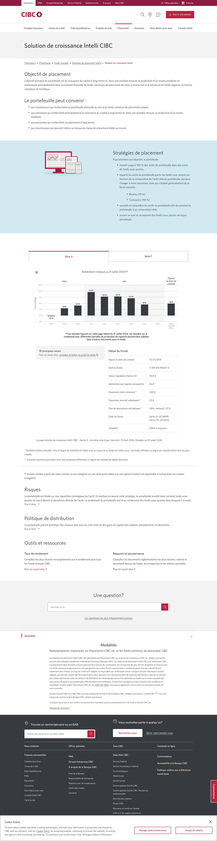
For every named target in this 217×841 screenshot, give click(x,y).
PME (40, 3)
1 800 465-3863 (101, 685)
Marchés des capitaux (122, 798)
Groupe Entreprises (54, 3)
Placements (123, 28)
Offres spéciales (171, 3)
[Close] (210, 822)
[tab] (69, 256)
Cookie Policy (43, 831)
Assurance (139, 28)
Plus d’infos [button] (36, 504)
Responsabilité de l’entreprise (81, 778)
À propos (107, 3)
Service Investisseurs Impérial (125, 766)
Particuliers (28, 3)
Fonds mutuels (61, 63)
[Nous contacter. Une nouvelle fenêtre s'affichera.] (158, 14)
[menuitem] (169, 3)
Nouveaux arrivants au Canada (126, 808)
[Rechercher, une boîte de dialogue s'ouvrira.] (142, 14)
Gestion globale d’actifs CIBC (125, 785)
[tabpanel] (108, 353)
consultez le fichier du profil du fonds (77, 355)
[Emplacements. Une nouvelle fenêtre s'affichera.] (150, 14)
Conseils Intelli (185, 28)
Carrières (73, 793)
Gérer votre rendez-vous (159, 732)
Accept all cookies (194, 830)
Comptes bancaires (33, 28)
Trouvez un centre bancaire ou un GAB (54, 724)
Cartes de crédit (57, 28)
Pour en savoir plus (34, 569)
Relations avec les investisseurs (82, 783)
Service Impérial (74, 3)
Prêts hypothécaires (80, 28)
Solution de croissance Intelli (119, 63)
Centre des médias (76, 788)
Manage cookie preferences (152, 830)
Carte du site (29, 800)
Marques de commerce (59, 708)
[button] (188, 3)
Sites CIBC (119, 3)
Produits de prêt (104, 28)
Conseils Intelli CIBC (32, 795)
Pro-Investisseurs (120, 771)
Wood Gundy (118, 776)
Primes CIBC (118, 803)
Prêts (26, 776)
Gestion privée (92, 3)
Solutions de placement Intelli (86, 63)
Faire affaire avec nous (161, 28)
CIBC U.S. (117, 813)
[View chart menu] (36, 272)
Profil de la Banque (76, 773)
